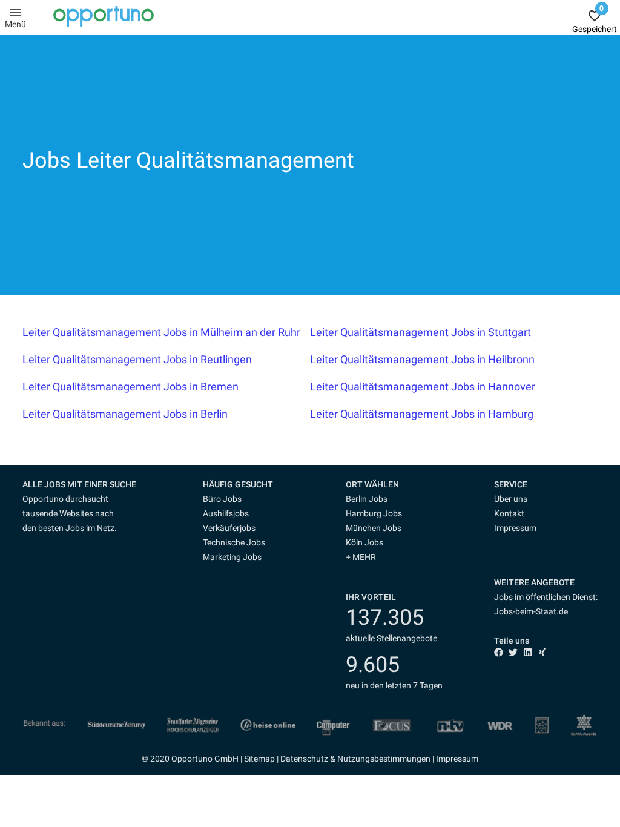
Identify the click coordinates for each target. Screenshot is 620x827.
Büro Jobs (222, 499)
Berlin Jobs (367, 499)
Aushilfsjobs (226, 513)
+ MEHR (361, 557)
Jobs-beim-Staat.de (531, 611)
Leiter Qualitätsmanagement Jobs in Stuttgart (420, 332)
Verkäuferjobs (229, 528)
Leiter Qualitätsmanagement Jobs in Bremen (130, 386)
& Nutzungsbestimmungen (379, 758)
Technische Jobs (234, 542)
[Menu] (15, 12)
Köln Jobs (364, 542)
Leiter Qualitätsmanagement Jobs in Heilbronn (422, 359)
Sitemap (259, 758)
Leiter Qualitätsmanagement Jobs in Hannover (422, 386)
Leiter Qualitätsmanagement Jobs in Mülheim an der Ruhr (161, 332)
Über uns (510, 499)
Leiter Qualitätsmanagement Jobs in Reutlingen (137, 359)
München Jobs (373, 528)
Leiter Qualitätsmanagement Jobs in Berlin (125, 413)
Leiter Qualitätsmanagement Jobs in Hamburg (421, 413)
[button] (248, 484)
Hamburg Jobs (374, 513)
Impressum (515, 528)
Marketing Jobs (232, 557)
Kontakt (509, 513)
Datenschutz (304, 758)
